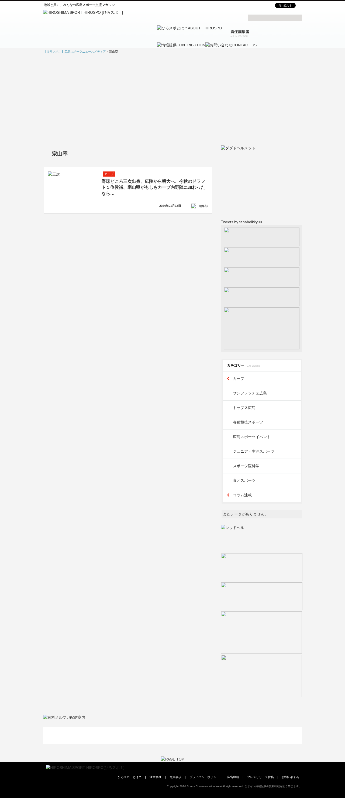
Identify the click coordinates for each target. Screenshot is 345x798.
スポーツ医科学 (246, 466)
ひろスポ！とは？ (130, 777)
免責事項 (175, 777)
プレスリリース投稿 (260, 777)
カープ (238, 378)
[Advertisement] (172, 99)
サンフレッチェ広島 (250, 393)
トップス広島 (244, 407)
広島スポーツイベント (252, 437)
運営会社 (155, 777)
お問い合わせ (291, 777)
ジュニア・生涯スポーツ (253, 451)
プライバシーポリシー (204, 777)
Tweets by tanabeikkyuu (241, 222)
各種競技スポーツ (248, 422)
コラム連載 (242, 495)
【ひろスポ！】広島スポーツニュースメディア (75, 51)
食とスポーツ (244, 480)
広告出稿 (233, 777)
